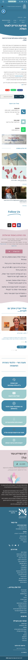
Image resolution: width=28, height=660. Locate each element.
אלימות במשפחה (23, 580)
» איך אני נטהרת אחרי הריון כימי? (15, 263)
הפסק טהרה (24, 567)
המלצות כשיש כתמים (22, 554)
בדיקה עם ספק (23, 563)
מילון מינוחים (23, 612)
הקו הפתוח (24, 623)
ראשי (25, 17)
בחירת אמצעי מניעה (22, 573)
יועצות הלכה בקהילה (22, 631)
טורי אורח (24, 638)
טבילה (25, 601)
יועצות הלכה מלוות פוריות (20, 629)
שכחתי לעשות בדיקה (22, 556)
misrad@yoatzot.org (21, 529)
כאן (22, 69)
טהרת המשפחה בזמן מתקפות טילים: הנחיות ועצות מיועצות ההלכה (15, 201)
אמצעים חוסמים (19, 76)
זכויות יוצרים (24, 540)
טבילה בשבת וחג (23, 578)
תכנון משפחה (23, 594)
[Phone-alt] (23, 111)
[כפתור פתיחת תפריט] (2, 6)
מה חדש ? (24, 640)
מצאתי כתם (24, 552)
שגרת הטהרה (23, 599)
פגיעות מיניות (23, 582)
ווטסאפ (25, 627)
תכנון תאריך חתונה (22, 559)
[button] (20, 90)
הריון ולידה (24, 592)
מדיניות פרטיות (23, 538)
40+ (26, 595)
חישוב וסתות (24, 569)
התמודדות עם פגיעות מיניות (20, 609)
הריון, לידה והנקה (21, 21)
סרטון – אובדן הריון (21, 333)
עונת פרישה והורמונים (21, 571)
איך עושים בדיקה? (22, 561)
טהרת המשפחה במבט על (21, 610)
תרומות (25, 542)
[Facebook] (19, 225)
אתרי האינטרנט (23, 625)
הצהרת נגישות (23, 536)
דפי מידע (20, 17)
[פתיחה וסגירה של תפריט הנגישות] (3, 11)
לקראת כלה (24, 590)
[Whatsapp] (23, 129)
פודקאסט (24, 637)
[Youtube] (14, 225)
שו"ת (25, 633)
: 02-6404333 (22, 527)
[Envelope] (23, 121)
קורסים (25, 635)
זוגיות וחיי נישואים (22, 605)
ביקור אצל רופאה (23, 558)
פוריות (25, 597)
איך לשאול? (24, 565)
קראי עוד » (24, 184)
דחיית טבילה (24, 576)
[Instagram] (9, 225)
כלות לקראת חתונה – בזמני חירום (18, 180)
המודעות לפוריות (22, 575)
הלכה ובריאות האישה (22, 603)
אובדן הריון (14, 21)
